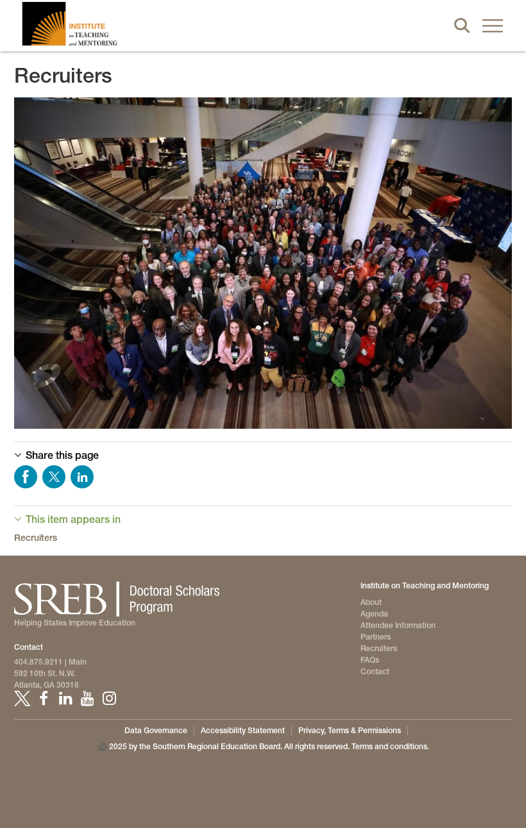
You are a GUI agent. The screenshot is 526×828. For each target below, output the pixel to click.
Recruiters (35, 538)
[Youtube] (87, 698)
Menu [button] (492, 25)
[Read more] (263, 263)
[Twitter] (22, 698)
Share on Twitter (53, 476)
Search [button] (461, 25)
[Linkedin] (65, 698)
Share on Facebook (25, 476)
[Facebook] (43, 698)
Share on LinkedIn (82, 476)
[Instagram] (109, 698)
